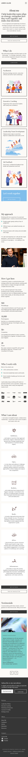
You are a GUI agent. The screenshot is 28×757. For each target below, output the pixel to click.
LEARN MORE (14, 62)
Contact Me (4, 736)
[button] (26, 3)
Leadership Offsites (6, 703)
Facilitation (4, 722)
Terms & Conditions (18, 751)
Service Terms (14, 753)
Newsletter (4, 726)
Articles (3, 724)
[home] (6, 3)
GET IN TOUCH (14, 36)
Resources (3, 728)
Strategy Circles (5, 711)
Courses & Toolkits (6, 709)
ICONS (23, 749)
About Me (3, 720)
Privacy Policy (7, 751)
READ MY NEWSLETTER (14, 40)
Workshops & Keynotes (7, 707)
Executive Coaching (6, 705)
